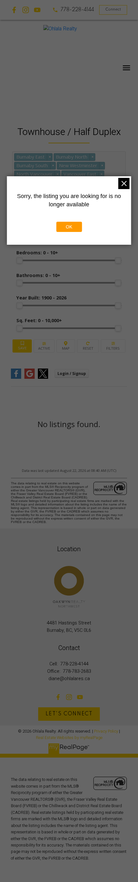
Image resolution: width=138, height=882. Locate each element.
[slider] (19, 260)
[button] (73, 10)
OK (69, 226)
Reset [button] (88, 346)
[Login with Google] (29, 377)
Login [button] (72, 373)
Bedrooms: (37, 253)
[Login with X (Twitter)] (43, 377)
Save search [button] (22, 346)
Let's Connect (69, 714)
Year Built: (41, 298)
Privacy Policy (106, 731)
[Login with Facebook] (16, 377)
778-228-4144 (77, 9)
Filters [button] (113, 346)
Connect (113, 10)
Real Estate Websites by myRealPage (69, 738)
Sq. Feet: (39, 320)
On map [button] (65, 346)
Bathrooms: (38, 275)
